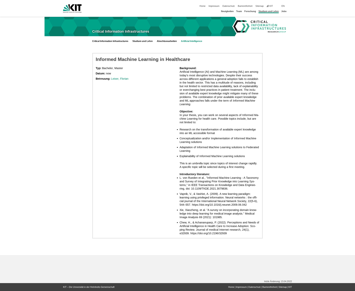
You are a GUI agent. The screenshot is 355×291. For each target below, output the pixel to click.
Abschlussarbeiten (167, 41)
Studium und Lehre (268, 11)
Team (239, 11)
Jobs (283, 11)
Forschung (250, 11)
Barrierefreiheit (245, 6)
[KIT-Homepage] (72, 8)
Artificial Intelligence (191, 41)
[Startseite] (291, 11)
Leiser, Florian (119, 78)
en (283, 6)
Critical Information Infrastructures (120, 31)
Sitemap (259, 6)
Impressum (214, 6)
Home (203, 6)
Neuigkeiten (227, 11)
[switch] (291, 6)
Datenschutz (228, 6)
